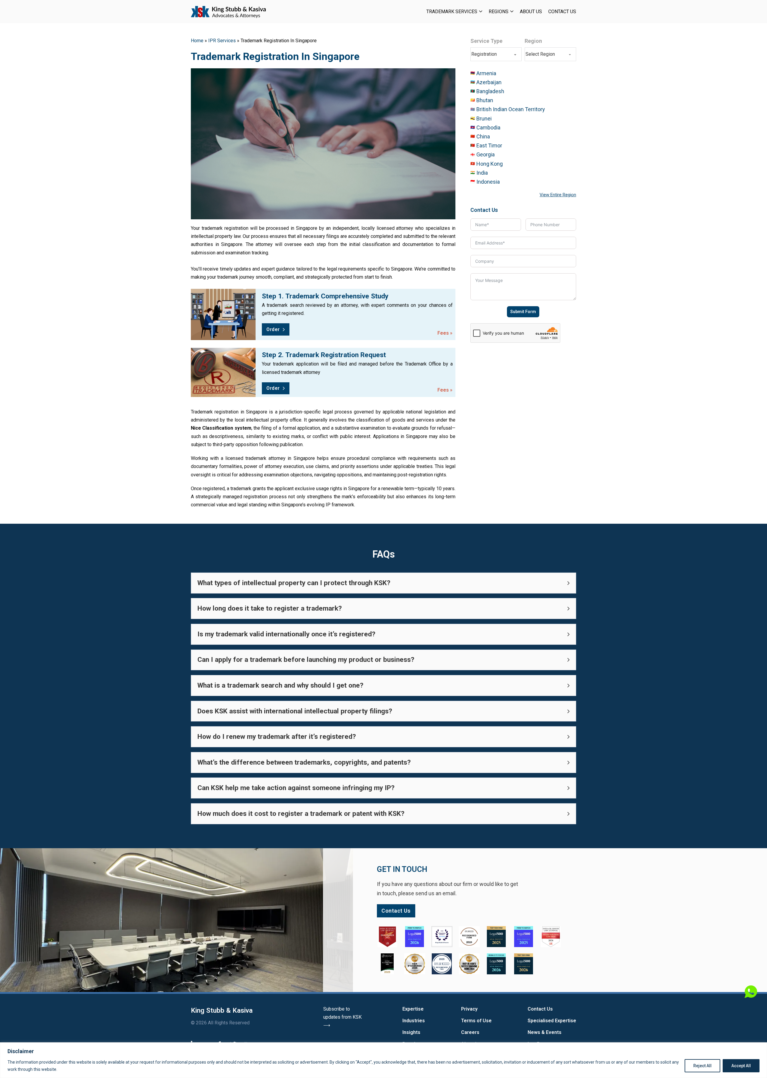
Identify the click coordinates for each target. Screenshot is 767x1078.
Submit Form (523, 311)
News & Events (544, 1032)
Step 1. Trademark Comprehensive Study (325, 296)
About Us (531, 11)
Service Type (486, 41)
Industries (413, 1020)
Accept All (741, 1065)
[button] (383, 583)
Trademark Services (451, 11)
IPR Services (222, 40)
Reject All (702, 1065)
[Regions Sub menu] (512, 11)
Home (197, 40)
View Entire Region (558, 194)
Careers (470, 1032)
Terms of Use (476, 1020)
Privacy (469, 1009)
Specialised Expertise (552, 1020)
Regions (498, 11)
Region (533, 41)
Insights (411, 1032)
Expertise (413, 1009)
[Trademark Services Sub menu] (480, 11)
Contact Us (562, 11)
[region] (383, 1060)
